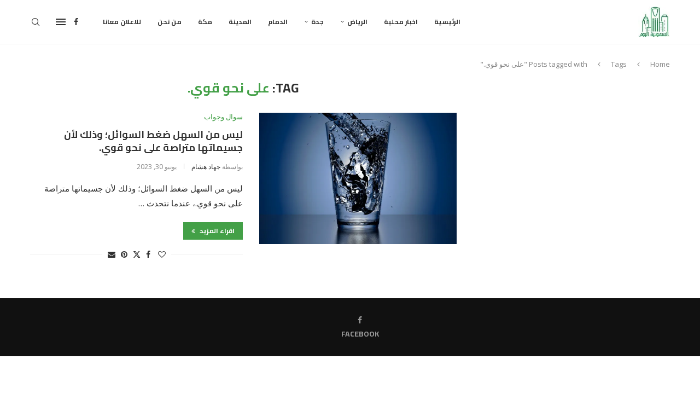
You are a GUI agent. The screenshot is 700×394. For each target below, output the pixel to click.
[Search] (35, 22)
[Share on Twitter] (137, 254)
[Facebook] (76, 22)
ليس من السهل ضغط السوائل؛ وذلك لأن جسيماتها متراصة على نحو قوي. (153, 141)
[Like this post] (162, 254)
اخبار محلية (401, 21)
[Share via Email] (111, 254)
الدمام (278, 21)
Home (660, 64)
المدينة (240, 21)
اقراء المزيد (216, 230)
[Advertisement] (577, 157)
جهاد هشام (205, 166)
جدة (317, 21)
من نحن (170, 21)
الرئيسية (447, 21)
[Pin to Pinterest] (124, 254)
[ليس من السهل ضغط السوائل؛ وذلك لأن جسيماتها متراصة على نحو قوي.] (358, 178)
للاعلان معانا (122, 21)
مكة (205, 21)
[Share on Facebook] (148, 254)
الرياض (357, 21)
